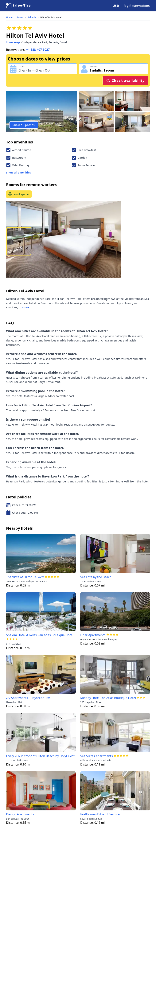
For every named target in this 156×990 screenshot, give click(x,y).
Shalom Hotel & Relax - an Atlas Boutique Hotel (39, 635)
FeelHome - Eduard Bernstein (101, 814)
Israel (20, 17)
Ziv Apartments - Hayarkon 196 (28, 698)
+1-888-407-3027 (38, 50)
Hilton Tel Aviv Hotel (50, 17)
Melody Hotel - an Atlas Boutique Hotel (108, 698)
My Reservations (137, 6)
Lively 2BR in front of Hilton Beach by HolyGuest (40, 756)
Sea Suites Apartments (96, 756)
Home (9, 17)
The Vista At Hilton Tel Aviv (25, 577)
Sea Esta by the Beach (95, 577)
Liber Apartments (92, 635)
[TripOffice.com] (18, 5)
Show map (13, 42)
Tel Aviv (32, 17)
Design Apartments (20, 814)
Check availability (128, 80)
